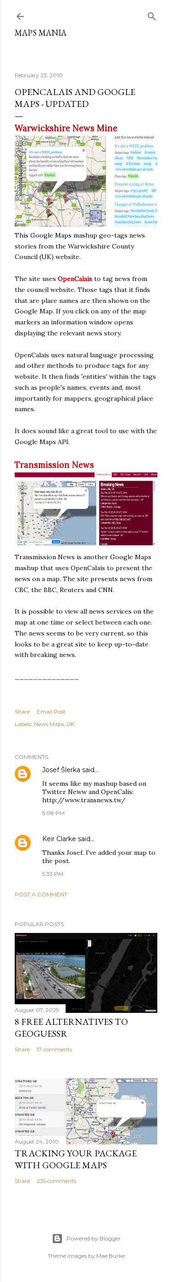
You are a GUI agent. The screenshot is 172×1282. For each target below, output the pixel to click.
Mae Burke (110, 1255)
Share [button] (22, 711)
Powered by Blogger (94, 1238)
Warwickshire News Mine (66, 128)
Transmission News (54, 465)
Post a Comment (41, 894)
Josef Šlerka (61, 770)
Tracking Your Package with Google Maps (76, 1159)
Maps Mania (41, 32)
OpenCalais (75, 279)
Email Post (51, 711)
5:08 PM (53, 813)
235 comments (56, 1180)
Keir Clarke (59, 839)
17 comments (54, 1049)
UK (70, 723)
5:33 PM (52, 873)
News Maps (49, 723)
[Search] (151, 14)
